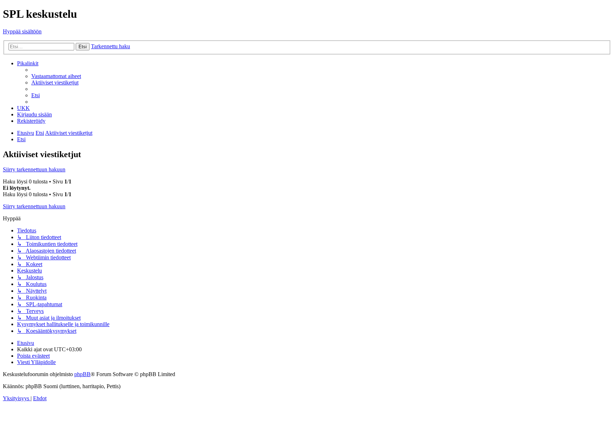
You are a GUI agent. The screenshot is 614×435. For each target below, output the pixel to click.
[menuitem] (56, 76)
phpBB (82, 374)
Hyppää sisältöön (22, 31)
